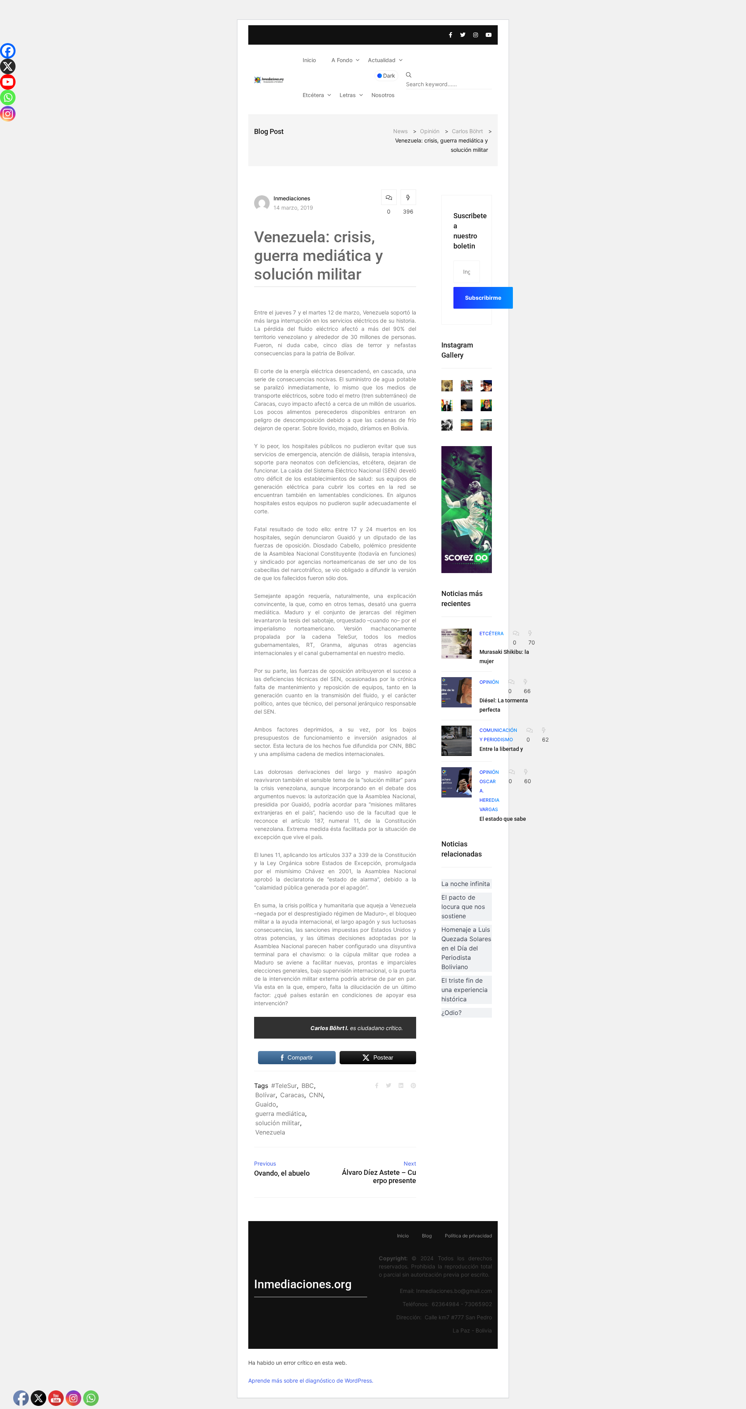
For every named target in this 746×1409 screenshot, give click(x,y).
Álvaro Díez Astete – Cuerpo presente (379, 1176)
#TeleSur (284, 1085)
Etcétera (313, 95)
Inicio (309, 60)
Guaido (265, 1104)
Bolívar (265, 1095)
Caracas (292, 1095)
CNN (316, 1095)
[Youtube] (8, 82)
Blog (427, 1236)
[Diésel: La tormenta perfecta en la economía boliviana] (456, 692)
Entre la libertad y (501, 749)
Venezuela (270, 1132)
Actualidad (382, 60)
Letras (348, 95)
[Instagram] (8, 114)
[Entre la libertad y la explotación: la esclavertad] (456, 741)
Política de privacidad (468, 1236)
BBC (308, 1085)
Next (410, 1163)
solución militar (277, 1123)
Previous (265, 1163)
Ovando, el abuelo (282, 1173)
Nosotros (383, 95)
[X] (8, 66)
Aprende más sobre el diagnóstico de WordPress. (310, 1380)
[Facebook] (8, 51)
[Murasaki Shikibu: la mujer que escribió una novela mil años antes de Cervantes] (456, 644)
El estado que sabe (502, 819)
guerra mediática (280, 1113)
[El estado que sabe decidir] (456, 782)
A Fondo (341, 60)
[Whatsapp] (8, 97)
